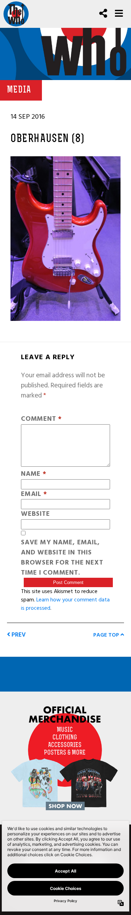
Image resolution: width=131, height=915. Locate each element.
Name (33, 474)
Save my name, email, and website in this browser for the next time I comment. (62, 558)
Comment (41, 419)
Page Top (107, 635)
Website (35, 514)
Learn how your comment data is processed (65, 604)
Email (34, 494)
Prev (18, 635)
